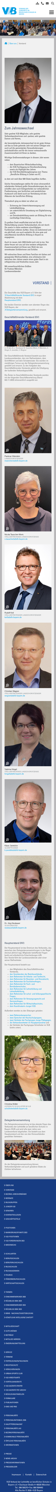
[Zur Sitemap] (36, 4)
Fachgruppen (11, 1203)
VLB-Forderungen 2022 (15, 1241)
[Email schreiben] (46, 4)
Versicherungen (13, 1369)
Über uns (13, 44)
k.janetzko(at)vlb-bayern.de (16, 850)
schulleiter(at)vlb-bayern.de (16, 1109)
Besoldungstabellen (15, 1394)
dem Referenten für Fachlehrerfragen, (25, 982)
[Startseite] (6, 44)
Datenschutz (41, 1475)
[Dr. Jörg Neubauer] (28, 887)
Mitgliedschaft (12, 1326)
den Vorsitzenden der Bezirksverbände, (26, 974)
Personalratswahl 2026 (16, 1420)
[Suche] (51, 4)
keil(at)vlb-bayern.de (13, 617)
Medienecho (11, 1245)
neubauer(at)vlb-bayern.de (16, 928)
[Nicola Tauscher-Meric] (28, 498)
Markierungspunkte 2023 (16, 1233)
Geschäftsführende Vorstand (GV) (20, 295)
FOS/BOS (9, 1275)
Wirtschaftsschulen (15, 1283)
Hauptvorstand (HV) (13, 300)
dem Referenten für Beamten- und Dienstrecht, (29, 979)
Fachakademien (12, 1271)
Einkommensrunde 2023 (16, 1305)
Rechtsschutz (12, 1365)
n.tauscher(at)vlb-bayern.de (16, 539)
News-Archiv (11, 1459)
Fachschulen (11, 1267)
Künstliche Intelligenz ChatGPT (19, 1318)
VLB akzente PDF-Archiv (16, 1390)
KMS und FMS (11, 1407)
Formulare (10, 1398)
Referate (9, 1198)
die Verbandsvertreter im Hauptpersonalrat (28, 1023)
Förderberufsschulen (15, 1279)
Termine (9, 1357)
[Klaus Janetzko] (28, 811)
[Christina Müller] (28, 1068)
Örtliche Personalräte (16, 1441)
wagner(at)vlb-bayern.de (15, 696)
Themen (9, 1292)
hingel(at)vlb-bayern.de (14, 774)
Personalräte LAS (13, 1429)
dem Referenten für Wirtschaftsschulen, (26, 1004)
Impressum (16, 1475)
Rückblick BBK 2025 (14, 1301)
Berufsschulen (12, 1259)
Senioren (10, 1211)
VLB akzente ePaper (14, 1386)
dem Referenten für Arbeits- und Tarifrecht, (28, 977)
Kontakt (28, 1475)
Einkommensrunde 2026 (16, 1297)
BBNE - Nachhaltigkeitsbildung (19, 1313)
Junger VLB (10, 1207)
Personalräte (12, 1416)
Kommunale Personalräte (17, 1437)
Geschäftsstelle (13, 1219)
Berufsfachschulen (14, 1263)
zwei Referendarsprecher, (20, 1015)
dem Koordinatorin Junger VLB (23, 1006)
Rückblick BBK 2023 (14, 1309)
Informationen (12, 1445)
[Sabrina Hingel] (28, 733)
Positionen (10, 1228)
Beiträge (9, 1335)
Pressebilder (11, 1467)
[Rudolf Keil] (28, 577)
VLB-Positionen (12, 1237)
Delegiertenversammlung (16, 310)
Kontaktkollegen (13, 1215)
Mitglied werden (13, 1339)
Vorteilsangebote (14, 1382)
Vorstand (10, 1190)
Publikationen (12, 1403)
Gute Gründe (11, 1331)
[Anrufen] (41, 4)
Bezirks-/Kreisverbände (16, 1194)
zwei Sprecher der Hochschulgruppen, (26, 1018)
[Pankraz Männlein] (28, 420)
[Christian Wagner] (28, 655)
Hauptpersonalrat (14, 1424)
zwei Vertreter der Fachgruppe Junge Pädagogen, (30, 1020)
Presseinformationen (15, 1463)
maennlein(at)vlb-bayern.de (16, 461)
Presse (9, 1454)
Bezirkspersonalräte (15, 1433)
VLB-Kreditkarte (13, 1378)
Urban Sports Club (14, 1374)
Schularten (11, 1254)
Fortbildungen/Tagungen (17, 1361)
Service (9, 1352)
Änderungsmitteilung (15, 1344)
